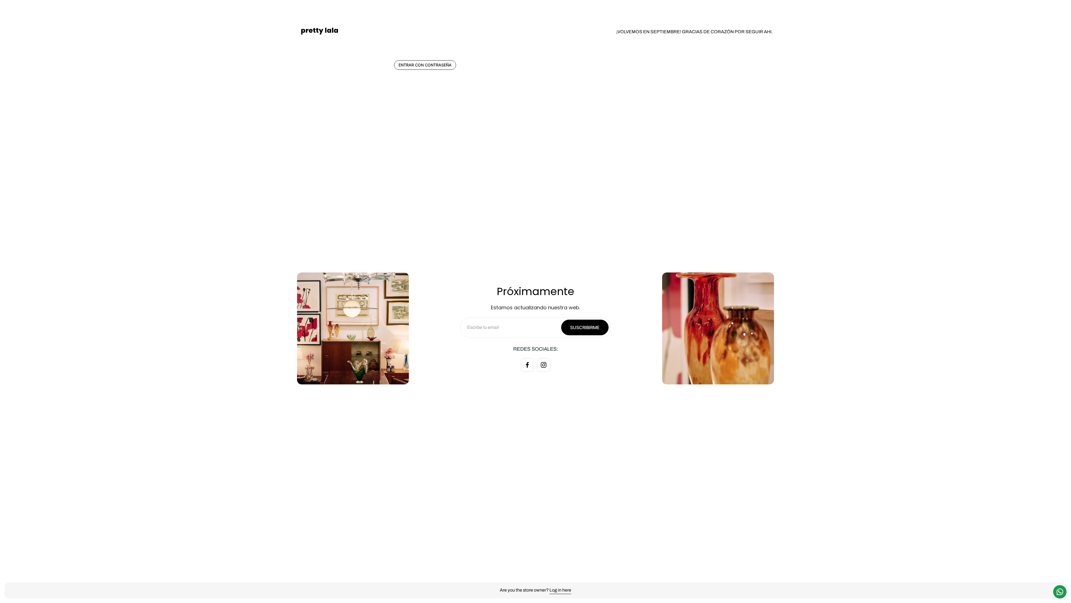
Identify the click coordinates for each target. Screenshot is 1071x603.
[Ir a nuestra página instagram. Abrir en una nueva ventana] (543, 365)
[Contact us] (1060, 592)
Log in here (560, 590)
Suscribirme (585, 327)
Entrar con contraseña (425, 65)
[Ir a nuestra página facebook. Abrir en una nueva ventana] (527, 365)
